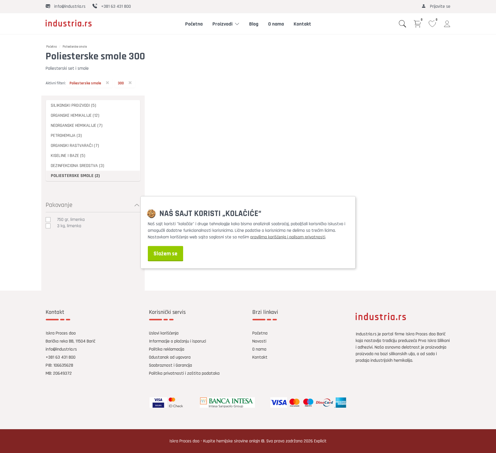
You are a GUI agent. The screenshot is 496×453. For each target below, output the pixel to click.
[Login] (447, 23)
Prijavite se (439, 6)
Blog (253, 24)
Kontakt (302, 24)
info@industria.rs (69, 6)
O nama (276, 24)
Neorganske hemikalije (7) (76, 126)
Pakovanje (59, 205)
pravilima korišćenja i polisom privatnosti (287, 237)
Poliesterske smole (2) (75, 176)
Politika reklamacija (166, 349)
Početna (194, 24)
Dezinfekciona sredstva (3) (77, 166)
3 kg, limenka (69, 226)
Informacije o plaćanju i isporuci (177, 341)
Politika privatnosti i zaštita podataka (184, 373)
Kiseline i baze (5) (68, 156)
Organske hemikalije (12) (75, 115)
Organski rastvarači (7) (75, 146)
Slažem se (165, 253)
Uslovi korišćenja (164, 333)
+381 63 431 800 (115, 6)
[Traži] (402, 23)
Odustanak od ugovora (170, 357)
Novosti (259, 341)
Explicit (320, 441)
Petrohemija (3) (66, 136)
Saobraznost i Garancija (170, 365)
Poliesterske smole (75, 47)
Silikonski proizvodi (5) (73, 105)
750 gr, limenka (71, 220)
